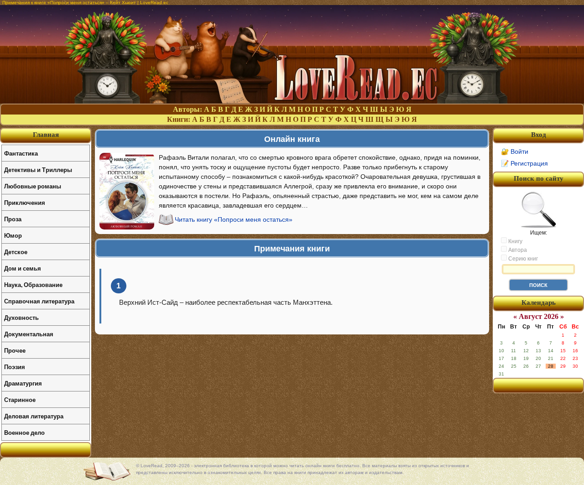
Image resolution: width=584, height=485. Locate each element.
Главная (46, 134)
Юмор (13, 235)
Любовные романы (32, 186)
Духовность (21, 317)
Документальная (28, 333)
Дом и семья (22, 268)
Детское (15, 251)
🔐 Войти (514, 151)
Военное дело (24, 432)
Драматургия (23, 383)
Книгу (514, 241)
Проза (12, 218)
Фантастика (21, 153)
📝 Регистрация (524, 163)
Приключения (24, 202)
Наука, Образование (33, 284)
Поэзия (14, 366)
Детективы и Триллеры (38, 169)
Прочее (15, 350)
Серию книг (522, 259)
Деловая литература (33, 416)
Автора (517, 250)
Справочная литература (39, 301)
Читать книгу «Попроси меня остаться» (233, 219)
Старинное (20, 399)
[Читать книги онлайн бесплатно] (292, 101)
